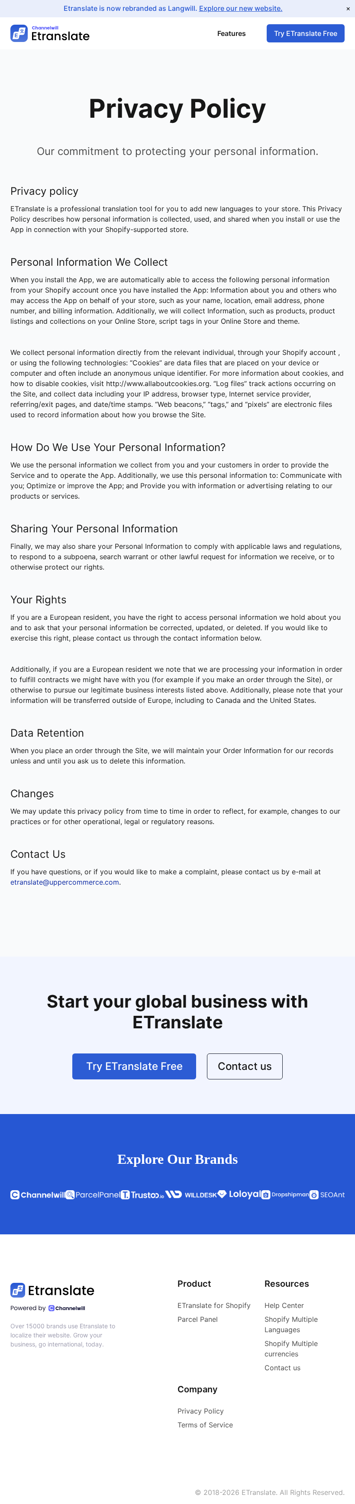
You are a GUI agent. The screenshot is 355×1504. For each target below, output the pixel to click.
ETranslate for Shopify (214, 1305)
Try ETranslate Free (305, 33)
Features (231, 33)
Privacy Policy (201, 1411)
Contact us (245, 1066)
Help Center (284, 1305)
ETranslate (259, 1492)
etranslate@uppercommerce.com (64, 882)
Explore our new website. (241, 8)
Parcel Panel (198, 1319)
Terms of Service (205, 1424)
